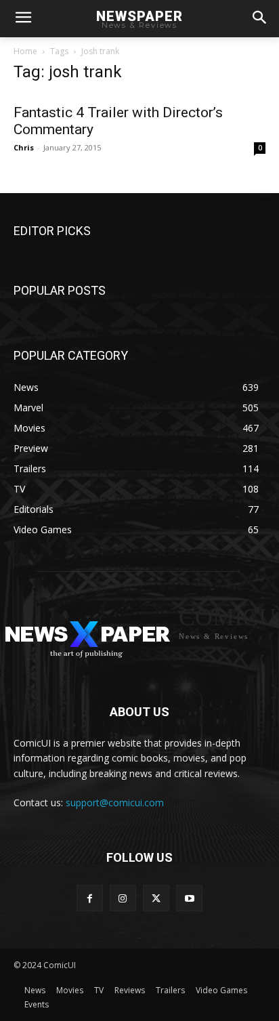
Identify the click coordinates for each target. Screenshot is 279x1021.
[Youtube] (189, 898)
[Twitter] (156, 898)
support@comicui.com (115, 802)
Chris (24, 147)
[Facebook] (90, 898)
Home (25, 51)
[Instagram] (123, 898)
